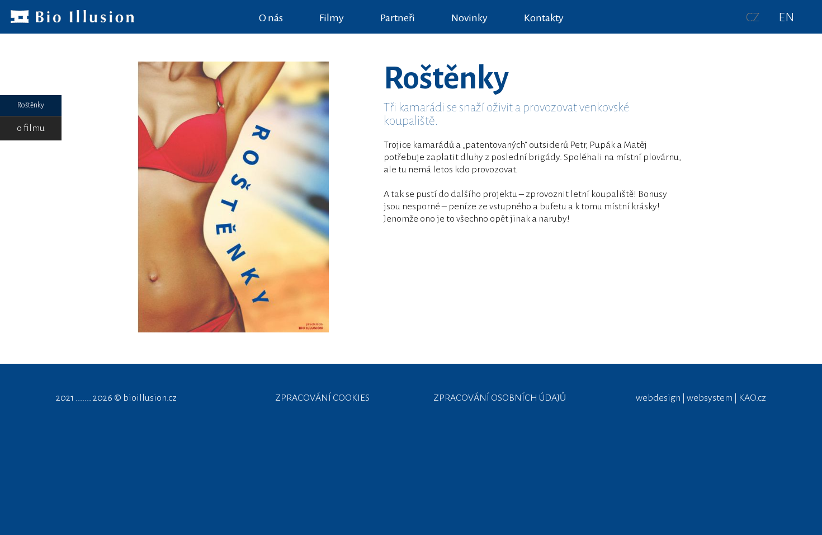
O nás (271, 18)
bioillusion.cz (150, 398)
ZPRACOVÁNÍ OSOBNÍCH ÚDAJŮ (499, 398)
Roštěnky (30, 105)
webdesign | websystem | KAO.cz (701, 398)
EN (786, 17)
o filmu (31, 128)
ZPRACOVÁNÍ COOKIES (322, 398)
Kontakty (544, 18)
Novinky (469, 18)
